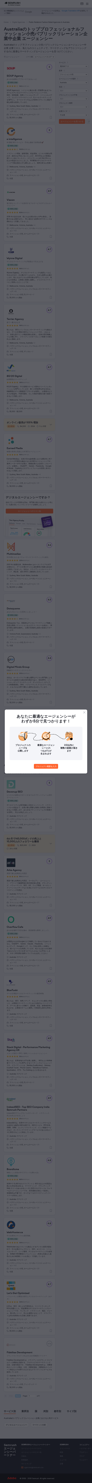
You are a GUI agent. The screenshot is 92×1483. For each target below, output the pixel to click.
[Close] (84, 712)
